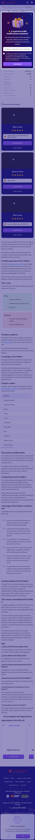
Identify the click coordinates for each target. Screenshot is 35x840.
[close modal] (31, 14)
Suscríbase (17, 64)
